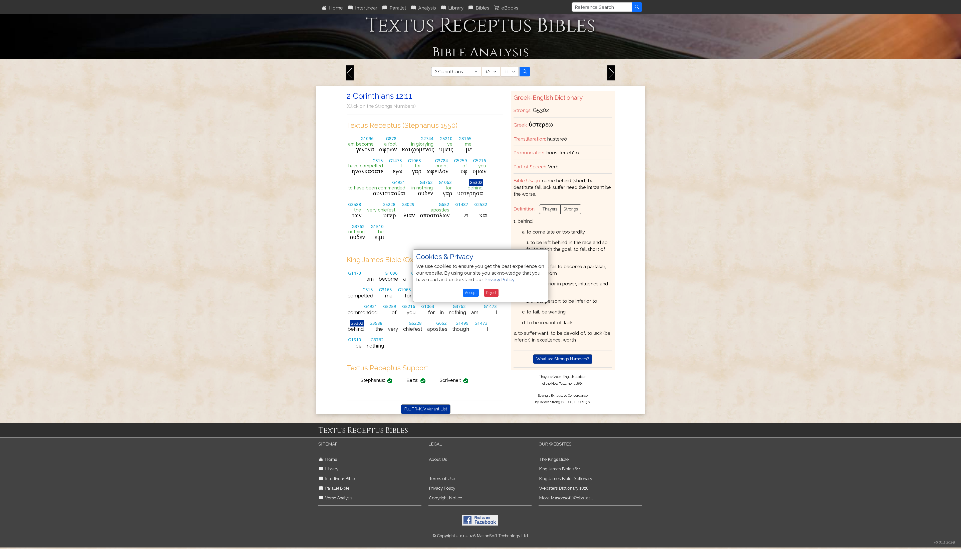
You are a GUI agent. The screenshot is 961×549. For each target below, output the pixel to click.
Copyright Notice (445, 497)
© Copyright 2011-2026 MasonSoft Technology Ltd (480, 535)
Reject (491, 293)
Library (454, 8)
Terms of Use (442, 478)
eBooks (508, 8)
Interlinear (365, 8)
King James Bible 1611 (560, 468)
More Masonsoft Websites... (566, 497)
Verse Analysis (337, 497)
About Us (438, 459)
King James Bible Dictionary (565, 478)
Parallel (396, 8)
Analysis (426, 8)
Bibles (481, 8)
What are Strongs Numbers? (562, 359)
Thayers (549, 209)
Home (335, 8)
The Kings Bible (554, 459)
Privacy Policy (442, 488)
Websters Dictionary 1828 (564, 488)
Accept (470, 293)
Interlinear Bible (339, 478)
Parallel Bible (336, 488)
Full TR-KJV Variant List (425, 409)
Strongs (571, 209)
